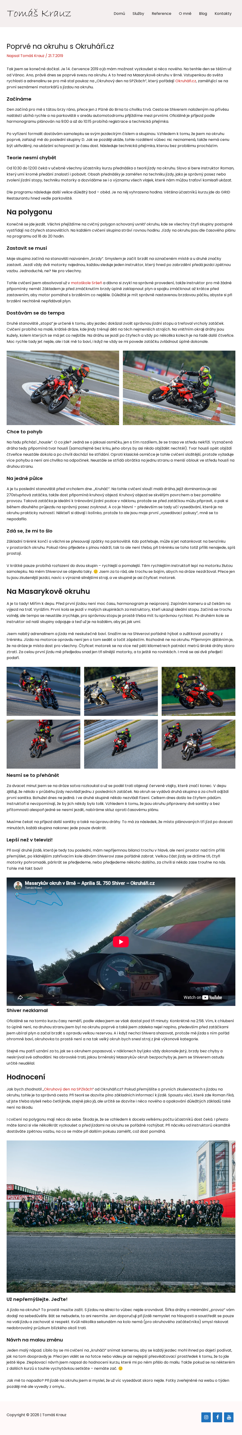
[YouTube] (228, 1417)
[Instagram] (206, 1417)
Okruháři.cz (185, 81)
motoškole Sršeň (86, 283)
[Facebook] (217, 1417)
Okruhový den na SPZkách (68, 1089)
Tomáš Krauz (54, 1415)
